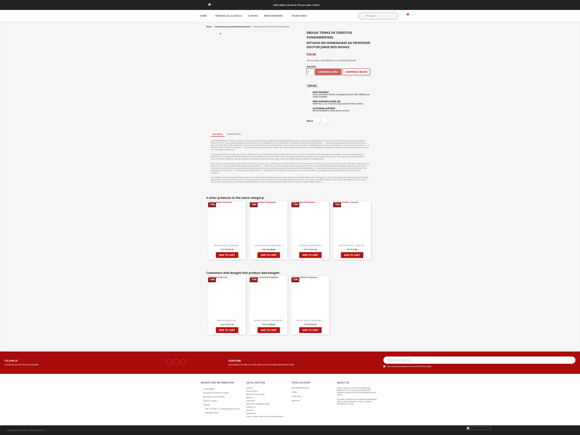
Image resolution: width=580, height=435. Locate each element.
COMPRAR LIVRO (328, 72)
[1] (571, 360)
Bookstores (299, 15)
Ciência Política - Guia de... (352, 245)
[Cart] (406, 16)
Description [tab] (218, 134)
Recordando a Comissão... (227, 245)
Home (203, 15)
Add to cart (227, 255)
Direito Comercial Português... (269, 320)
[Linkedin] (183, 362)
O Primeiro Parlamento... (310, 245)
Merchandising (273, 15)
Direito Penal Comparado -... (310, 320)
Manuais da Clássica (228, 15)
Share (317, 121)
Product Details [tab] (234, 134)
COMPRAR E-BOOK (356, 72)
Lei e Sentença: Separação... (269, 245)
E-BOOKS (253, 15)
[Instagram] (176, 362)
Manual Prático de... (227, 320)
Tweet (325, 121)
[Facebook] (169, 362)
